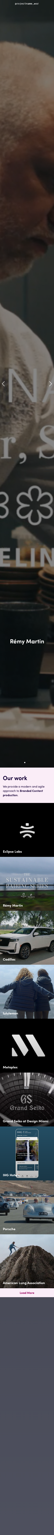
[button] (3, 383)
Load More (27, 1293)
